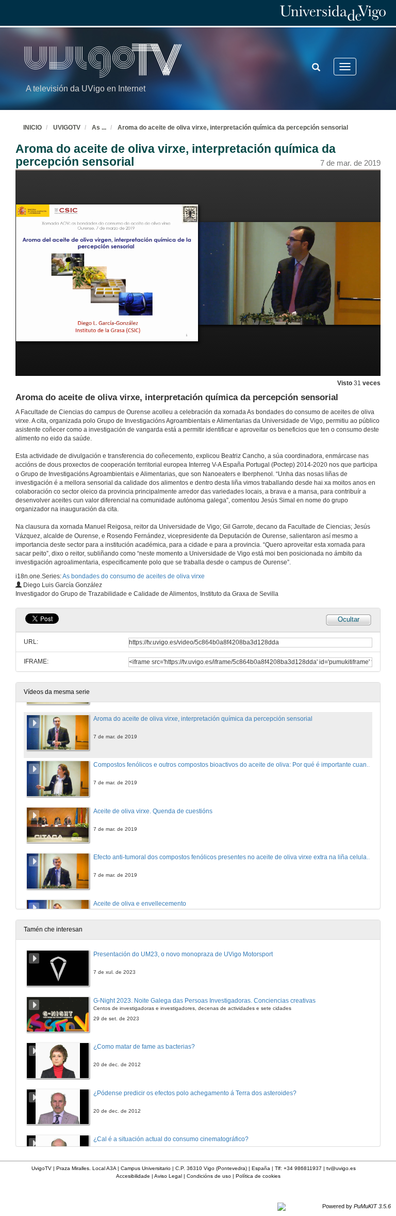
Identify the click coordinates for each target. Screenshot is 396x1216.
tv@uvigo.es (341, 1168)
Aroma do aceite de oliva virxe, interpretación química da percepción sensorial (233, 127)
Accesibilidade (133, 1176)
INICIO (32, 127)
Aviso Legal (168, 1176)
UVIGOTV (66, 127)
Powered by (356, 1206)
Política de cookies (258, 1176)
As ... (99, 127)
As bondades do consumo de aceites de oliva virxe (133, 576)
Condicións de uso (209, 1176)
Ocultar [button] (348, 619)
